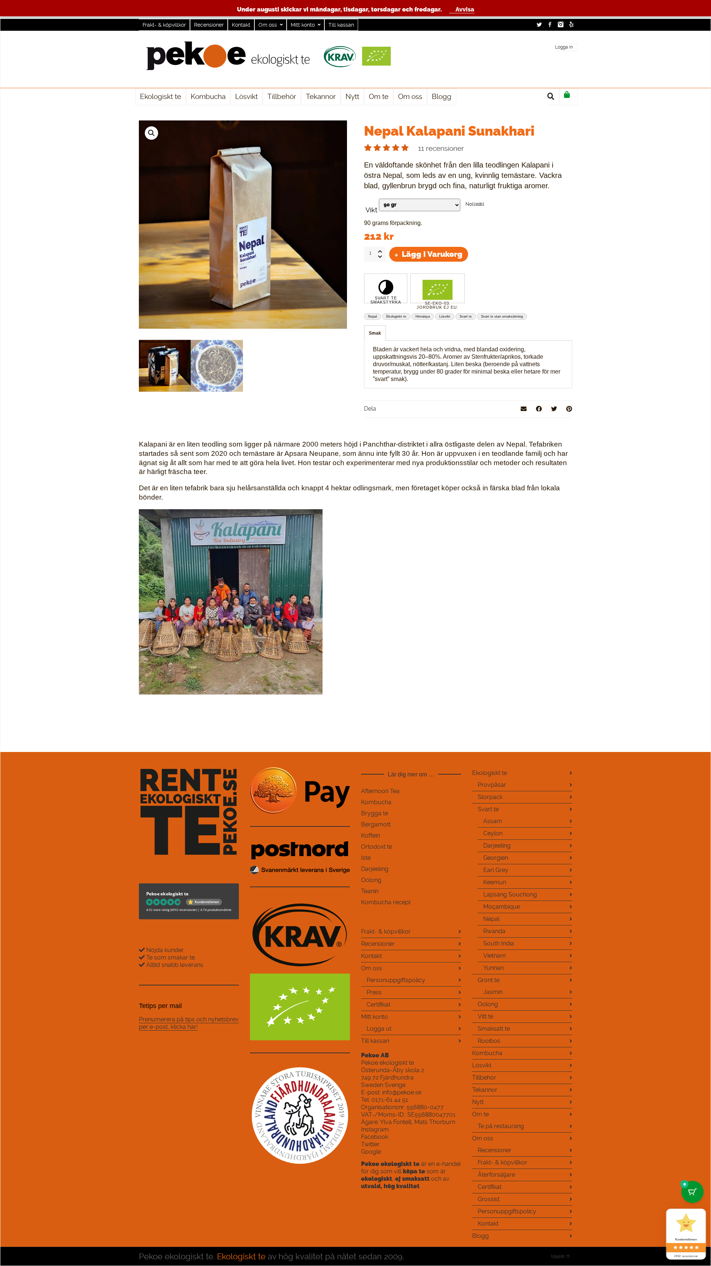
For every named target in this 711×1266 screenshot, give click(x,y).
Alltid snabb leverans (174, 964)
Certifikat (378, 1004)
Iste (366, 857)
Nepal (372, 316)
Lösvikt (444, 316)
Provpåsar (492, 784)
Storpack (490, 797)
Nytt (478, 1102)
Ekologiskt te (396, 316)
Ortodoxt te (376, 846)
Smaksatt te (494, 1028)
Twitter (539, 24)
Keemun (494, 882)
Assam (492, 821)
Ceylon (493, 833)
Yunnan (493, 967)
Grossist (489, 1199)
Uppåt (558, 1256)
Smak (375, 333)
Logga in (564, 47)
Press (374, 992)
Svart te (466, 316)
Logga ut (379, 1028)
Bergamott (376, 824)
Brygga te (374, 813)
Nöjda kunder (164, 950)
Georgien (495, 857)
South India (498, 943)
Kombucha (376, 802)
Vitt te (485, 1016)
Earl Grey (495, 870)
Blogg (480, 1235)
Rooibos (489, 1040)
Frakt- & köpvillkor (164, 25)
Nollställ (474, 204)
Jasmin (493, 991)
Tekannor (484, 1089)
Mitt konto (303, 25)
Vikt (371, 210)
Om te (480, 1114)
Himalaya (422, 316)
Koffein (370, 835)
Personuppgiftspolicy (396, 980)
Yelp (571, 24)
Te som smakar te (170, 957)
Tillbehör (484, 1077)
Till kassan (341, 25)
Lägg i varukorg (432, 254)
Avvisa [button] (464, 9)
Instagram (560, 24)
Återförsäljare (496, 1174)
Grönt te (489, 980)
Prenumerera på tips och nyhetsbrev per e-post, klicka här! (189, 1023)
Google (371, 1151)
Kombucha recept (386, 902)
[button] (151, 133)
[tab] (375, 333)
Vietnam (494, 955)
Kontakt (241, 25)
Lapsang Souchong (510, 894)
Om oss (267, 25)
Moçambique (501, 906)
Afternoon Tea (380, 791)
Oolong (371, 880)
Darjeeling (374, 868)
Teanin (369, 891)
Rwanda (494, 931)
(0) (568, 97)
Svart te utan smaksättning (502, 316)
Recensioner (209, 25)
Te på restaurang (501, 1126)
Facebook (549, 24)
